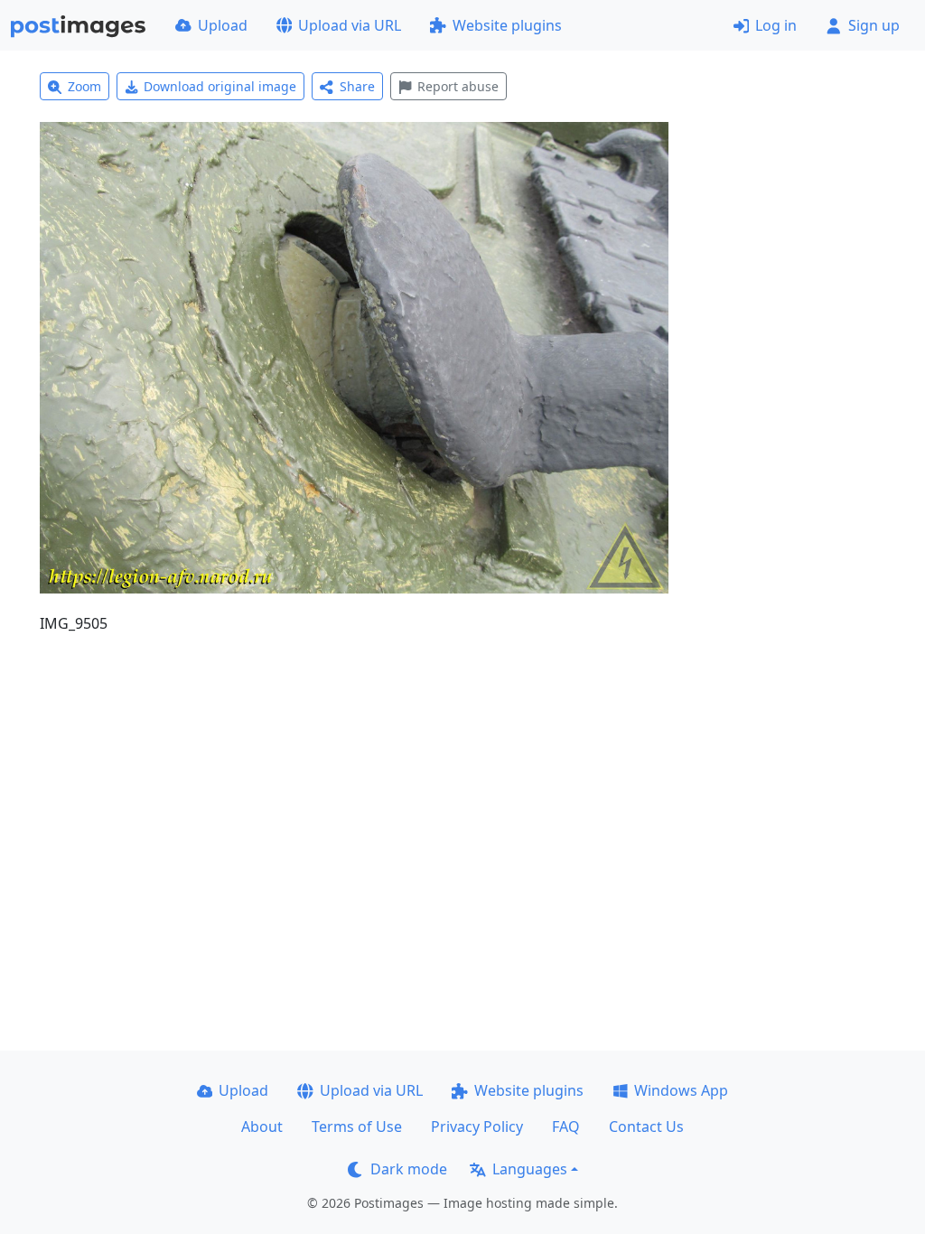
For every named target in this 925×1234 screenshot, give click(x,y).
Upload (223, 25)
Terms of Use (357, 1126)
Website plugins (507, 25)
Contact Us (646, 1126)
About (262, 1126)
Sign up (874, 25)
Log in (776, 25)
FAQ (566, 1126)
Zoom (84, 86)
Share (357, 86)
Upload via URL (349, 25)
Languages (529, 1169)
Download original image (220, 86)
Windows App (681, 1090)
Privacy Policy (477, 1126)
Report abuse (458, 86)
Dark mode (408, 1169)
